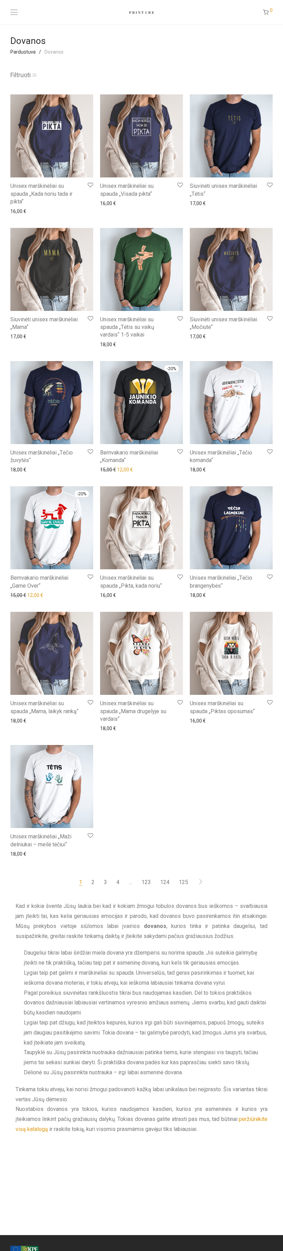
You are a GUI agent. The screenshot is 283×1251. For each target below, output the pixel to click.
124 (164, 882)
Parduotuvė (23, 52)
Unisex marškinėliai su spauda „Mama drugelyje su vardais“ (133, 711)
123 (146, 882)
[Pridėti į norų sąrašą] (90, 185)
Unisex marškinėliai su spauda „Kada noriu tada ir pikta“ (41, 194)
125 (183, 882)
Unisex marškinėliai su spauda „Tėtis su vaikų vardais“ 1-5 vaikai (127, 327)
